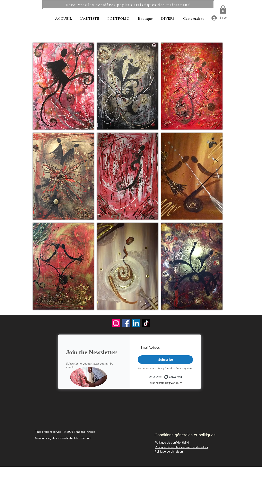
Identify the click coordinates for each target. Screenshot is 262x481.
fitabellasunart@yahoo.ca (166, 382)
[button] (223, 9)
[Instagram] (116, 323)
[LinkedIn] (136, 323)
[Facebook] (126, 323)
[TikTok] (146, 323)
